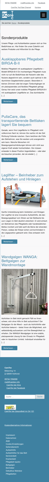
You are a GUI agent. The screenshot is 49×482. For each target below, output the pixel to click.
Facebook (41, 3)
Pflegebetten (11, 473)
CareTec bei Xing (13, 384)
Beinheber (10, 467)
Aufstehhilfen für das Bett (16, 452)
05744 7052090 (10, 3)
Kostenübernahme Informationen (18, 425)
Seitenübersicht (12, 446)
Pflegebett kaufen (13, 461)
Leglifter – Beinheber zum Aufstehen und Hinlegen (22, 176)
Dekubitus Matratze (14, 470)
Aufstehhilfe (11, 450)
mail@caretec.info (27, 3)
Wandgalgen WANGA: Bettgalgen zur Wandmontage (19, 260)
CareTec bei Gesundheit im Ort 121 (19, 411)
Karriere (38, 7)
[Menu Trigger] (43, 15)
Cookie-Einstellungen (14, 444)
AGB (8, 441)
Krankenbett (11, 458)
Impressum (10, 435)
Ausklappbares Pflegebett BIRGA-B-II (22, 60)
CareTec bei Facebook (15, 388)
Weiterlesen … (9, 101)
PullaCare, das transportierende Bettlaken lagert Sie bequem (23, 120)
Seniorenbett (11, 455)
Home (14, 23)
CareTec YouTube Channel (21, 7)
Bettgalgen (10, 464)
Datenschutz (11, 438)
